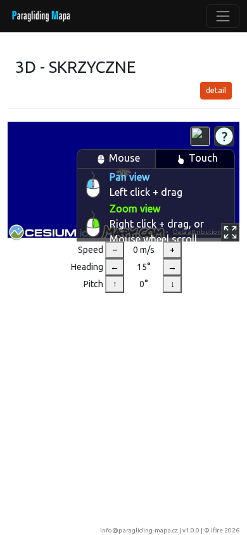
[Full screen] (230, 232)
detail (216, 90)
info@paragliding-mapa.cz (139, 530)
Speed (90, 250)
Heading (87, 267)
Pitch (93, 284)
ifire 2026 (225, 530)
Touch (203, 158)
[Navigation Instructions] (224, 136)
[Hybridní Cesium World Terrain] (200, 136)
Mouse (124, 158)
